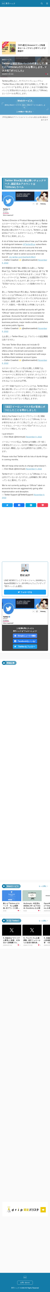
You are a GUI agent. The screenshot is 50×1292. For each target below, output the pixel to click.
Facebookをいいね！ (27, 641)
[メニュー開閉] (47, 3)
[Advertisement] (25, 148)
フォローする (26, 592)
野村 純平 (25, 575)
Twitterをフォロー (26, 646)
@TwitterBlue (29, 244)
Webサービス (6, 59)
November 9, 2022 (34, 436)
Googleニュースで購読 (27, 635)
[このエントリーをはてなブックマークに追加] (30, 505)
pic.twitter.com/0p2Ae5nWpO (22, 256)
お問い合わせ (25, 1282)
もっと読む (43, 886)
